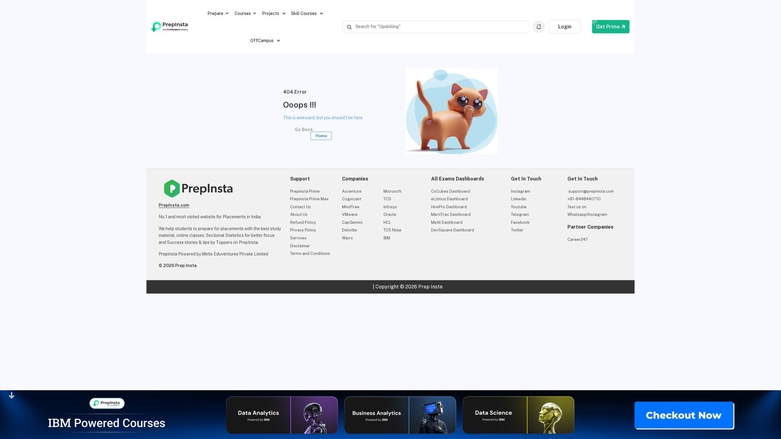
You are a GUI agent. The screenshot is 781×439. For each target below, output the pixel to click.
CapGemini (352, 222)
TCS (387, 199)
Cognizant (351, 199)
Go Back (310, 131)
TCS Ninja (392, 230)
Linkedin (518, 199)
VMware (350, 214)
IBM (386, 238)
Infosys (390, 207)
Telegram (520, 214)
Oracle (389, 214)
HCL (387, 222)
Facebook (520, 222)
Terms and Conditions (310, 253)
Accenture (352, 191)
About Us (299, 214)
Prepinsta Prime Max (309, 199)
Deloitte (349, 230)
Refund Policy (303, 222)
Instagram (520, 191)
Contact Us (300, 207)
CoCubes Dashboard (450, 191)
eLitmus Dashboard (449, 199)
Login (564, 27)
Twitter (517, 230)
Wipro (347, 238)
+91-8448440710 (584, 199)
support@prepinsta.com (590, 191)
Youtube (519, 207)
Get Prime (608, 27)
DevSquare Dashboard (452, 230)
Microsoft (392, 191)
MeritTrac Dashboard (451, 214)
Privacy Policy (303, 230)
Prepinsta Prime (305, 191)
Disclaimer (300, 246)
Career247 (577, 239)
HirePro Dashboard (449, 207)
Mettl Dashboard (446, 222)
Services (298, 238)
